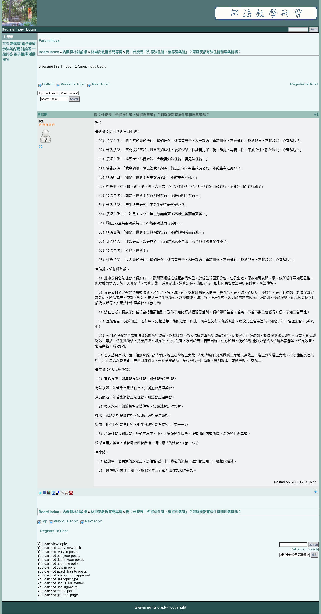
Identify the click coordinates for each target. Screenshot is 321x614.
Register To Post (304, 84)
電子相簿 (21, 54)
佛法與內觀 (11, 49)
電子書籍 (29, 44)
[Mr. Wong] (71, 491)
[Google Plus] (49, 491)
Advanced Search (305, 549)
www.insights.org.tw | (152, 607)
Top (44, 521)
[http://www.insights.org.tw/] (266, 18)
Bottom (48, 84)
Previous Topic (73, 84)
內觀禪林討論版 (75, 52)
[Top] (316, 490)
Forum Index (49, 41)
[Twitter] (40, 491)
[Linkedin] (53, 491)
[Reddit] (67, 491)
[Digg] (62, 491)
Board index (49, 52)
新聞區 (15, 44)
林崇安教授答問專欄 (106, 52)
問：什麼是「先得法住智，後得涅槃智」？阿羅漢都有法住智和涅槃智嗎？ (183, 52)
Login (31, 29)
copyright (178, 607)
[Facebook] (44, 491)
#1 (316, 114)
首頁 (5, 44)
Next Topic (101, 84)
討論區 (26, 49)
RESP (43, 114)
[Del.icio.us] (57, 491)
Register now (13, 29)
